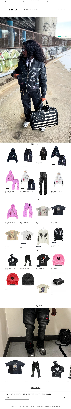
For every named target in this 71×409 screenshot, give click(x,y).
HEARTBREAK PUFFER (39, 162)
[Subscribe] (27, 398)
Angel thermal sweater (39, 249)
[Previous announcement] (23, 1)
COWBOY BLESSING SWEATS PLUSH (25, 222)
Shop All (35, 144)
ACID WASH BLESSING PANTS (24, 268)
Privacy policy (32, 406)
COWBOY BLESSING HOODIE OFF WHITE (57, 191)
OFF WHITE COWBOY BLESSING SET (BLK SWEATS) (26, 191)
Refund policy (25, 406)
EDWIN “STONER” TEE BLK (40, 268)
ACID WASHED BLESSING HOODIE (10, 268)
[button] (28, 9)
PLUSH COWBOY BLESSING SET (9, 191)
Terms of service (40, 406)
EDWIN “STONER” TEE (39, 305)
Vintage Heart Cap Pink (55, 268)
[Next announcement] (47, 1)
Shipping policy (48, 406)
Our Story (35, 388)
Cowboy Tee (37, 222)
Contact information (56, 406)
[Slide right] (38, 385)
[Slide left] (33, 385)
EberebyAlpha (18, 406)
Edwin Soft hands (23, 246)
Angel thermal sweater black (56, 245)
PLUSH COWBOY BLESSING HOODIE (10, 222)
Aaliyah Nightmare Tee (55, 222)
